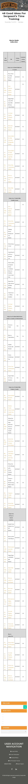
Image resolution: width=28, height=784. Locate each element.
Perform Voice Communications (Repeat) (11, 167)
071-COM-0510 (5, 140)
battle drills (8, 686)
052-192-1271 (5, 528)
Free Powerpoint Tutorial (14, 760)
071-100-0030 (5, 103)
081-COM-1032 (5, 470)
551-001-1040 (5, 358)
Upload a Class (7, 763)
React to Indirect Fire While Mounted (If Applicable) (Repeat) (11, 154)
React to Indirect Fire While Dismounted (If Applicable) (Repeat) (11, 140)
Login (22, 3)
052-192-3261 (5, 538)
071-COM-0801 (5, 234)
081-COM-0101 (5, 397)
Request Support (20, 763)
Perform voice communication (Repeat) (11, 626)
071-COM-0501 (5, 178)
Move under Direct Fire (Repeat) (10, 127)
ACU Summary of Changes (10, 719)
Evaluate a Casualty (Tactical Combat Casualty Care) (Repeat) (11, 410)
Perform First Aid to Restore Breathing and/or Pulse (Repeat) (10, 455)
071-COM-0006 (5, 549)
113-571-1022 (5, 167)
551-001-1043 (5, 337)
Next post (20, 694)
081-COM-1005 (5, 442)
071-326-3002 (5, 154)
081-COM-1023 (5, 455)
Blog (10, 683)
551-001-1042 (5, 327)
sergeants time (15, 686)
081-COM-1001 (5, 410)
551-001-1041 (5, 347)
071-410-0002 (5, 78)
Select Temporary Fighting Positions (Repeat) (10, 90)
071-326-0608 (5, 116)
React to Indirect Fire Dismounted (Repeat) (11, 644)
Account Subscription (14, 754)
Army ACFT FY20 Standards (10, 717)
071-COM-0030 (5, 559)
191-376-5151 (5, 296)
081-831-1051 (5, 483)
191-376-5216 (5, 271)
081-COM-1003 (5, 426)
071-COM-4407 (5, 190)
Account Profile (14, 751)
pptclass (20, 22)
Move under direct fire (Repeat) (10, 590)
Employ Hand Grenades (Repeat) (10, 190)
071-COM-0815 (5, 285)
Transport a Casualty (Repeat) (10, 495)
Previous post (8, 694)
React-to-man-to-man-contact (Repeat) (11, 549)
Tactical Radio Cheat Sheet (10, 723)
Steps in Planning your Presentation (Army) (13, 721)
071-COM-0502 (5, 127)
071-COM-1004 (5, 246)
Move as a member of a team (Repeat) (10, 580)
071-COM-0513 (5, 90)
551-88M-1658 (5, 379)
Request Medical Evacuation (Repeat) (11, 397)
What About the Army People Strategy (12, 714)
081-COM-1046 (5, 495)
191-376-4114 (5, 256)
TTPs (12, 683)
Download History (14, 757)
